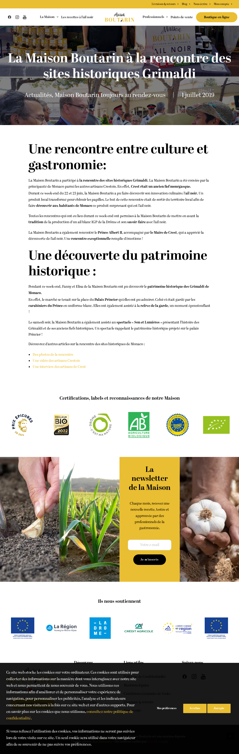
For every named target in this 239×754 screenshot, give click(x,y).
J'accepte (219, 708)
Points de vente (182, 17)
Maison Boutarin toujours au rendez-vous (110, 95)
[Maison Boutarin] (119, 17)
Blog (184, 4)
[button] (10, 17)
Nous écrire (200, 4)
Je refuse (195, 708)
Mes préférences (166, 708)
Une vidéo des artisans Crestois (56, 360)
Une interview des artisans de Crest (59, 367)
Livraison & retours (164, 4)
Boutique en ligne (216, 17)
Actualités (38, 95)
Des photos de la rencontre (53, 354)
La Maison (47, 16)
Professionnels (153, 16)
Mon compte (221, 4)
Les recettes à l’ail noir (77, 17)
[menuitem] (165, 4)
